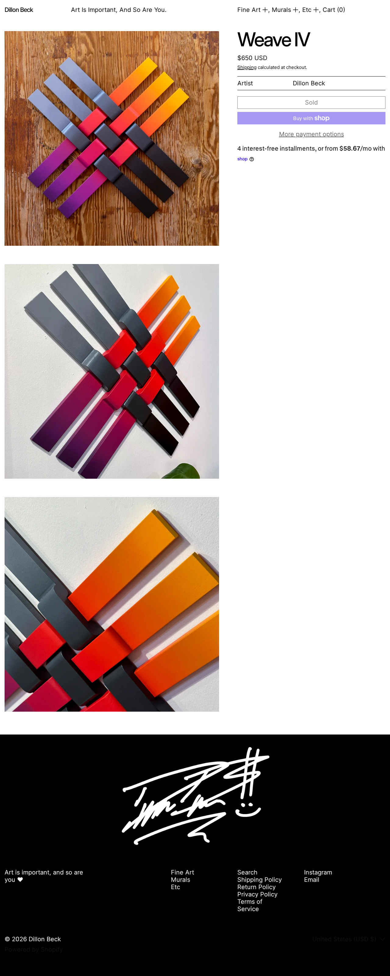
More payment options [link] (311, 134)
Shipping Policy (259, 879)
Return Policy (256, 887)
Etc (175, 887)
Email (311, 879)
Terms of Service (249, 905)
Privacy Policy (257, 894)
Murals (180, 879)
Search (247, 872)
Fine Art (182, 872)
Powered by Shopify (34, 949)
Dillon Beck (45, 939)
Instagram (318, 872)
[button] (112, 138)
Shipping (247, 67)
